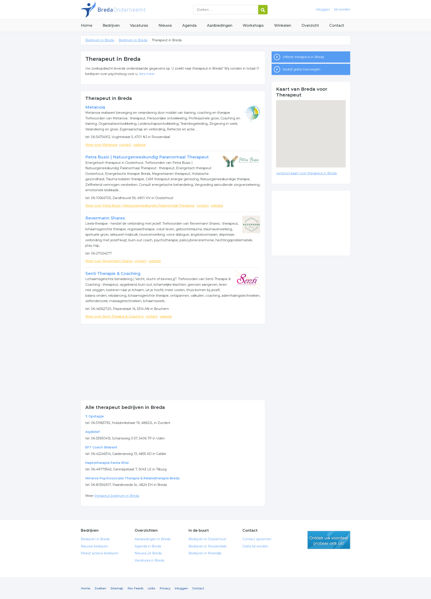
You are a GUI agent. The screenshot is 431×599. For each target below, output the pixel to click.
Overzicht (310, 25)
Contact (336, 25)
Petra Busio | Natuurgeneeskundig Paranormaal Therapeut (147, 157)
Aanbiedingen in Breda (152, 539)
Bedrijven (111, 25)
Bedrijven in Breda (137, 9)
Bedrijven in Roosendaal (207, 546)
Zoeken (100, 588)
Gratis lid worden (255, 546)
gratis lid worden (329, 540)
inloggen (323, 9)
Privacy (165, 588)
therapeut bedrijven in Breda (117, 496)
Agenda (189, 25)
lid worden (342, 9)
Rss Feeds (135, 588)
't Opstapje (94, 416)
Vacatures (139, 25)
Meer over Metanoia (101, 145)
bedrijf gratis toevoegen (301, 69)
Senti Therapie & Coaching (113, 273)
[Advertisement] (173, 362)
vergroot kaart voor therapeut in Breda (306, 173)
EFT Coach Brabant (101, 447)
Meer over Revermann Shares (108, 261)
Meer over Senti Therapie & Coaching (114, 316)
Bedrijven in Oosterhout (207, 539)
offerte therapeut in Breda (303, 57)
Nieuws (165, 25)
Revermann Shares (105, 218)
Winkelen (282, 25)
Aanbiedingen (219, 25)
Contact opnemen (256, 539)
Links (151, 588)
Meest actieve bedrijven (100, 553)
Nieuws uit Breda (148, 553)
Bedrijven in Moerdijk (205, 553)
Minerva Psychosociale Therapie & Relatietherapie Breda (132, 478)
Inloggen (181, 588)
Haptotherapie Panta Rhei (107, 463)
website (139, 145)
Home (86, 25)
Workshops (253, 25)
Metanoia (95, 107)
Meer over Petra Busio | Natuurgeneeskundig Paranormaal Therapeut (140, 206)
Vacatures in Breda (149, 560)
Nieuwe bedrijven (94, 546)
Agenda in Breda (148, 546)
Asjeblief (92, 432)
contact (125, 145)
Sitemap (116, 588)
